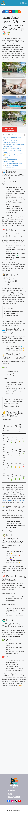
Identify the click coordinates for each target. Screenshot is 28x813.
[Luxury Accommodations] (14, 69)
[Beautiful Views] (14, 87)
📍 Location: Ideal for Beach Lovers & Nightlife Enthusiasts (14, 141)
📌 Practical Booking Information (13, 163)
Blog (10, 794)
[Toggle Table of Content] (22, 135)
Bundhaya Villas (20, 500)
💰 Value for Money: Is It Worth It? (13, 154)
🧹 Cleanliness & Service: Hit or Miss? (12, 151)
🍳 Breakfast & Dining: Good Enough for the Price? (14, 145)
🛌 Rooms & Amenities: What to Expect (12, 138)
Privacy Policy (14, 797)
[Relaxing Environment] (14, 102)
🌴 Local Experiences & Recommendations (10, 160)
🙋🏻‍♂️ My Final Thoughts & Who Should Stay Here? (12, 166)
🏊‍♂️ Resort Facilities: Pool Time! (12, 148)
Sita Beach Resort (7, 500)
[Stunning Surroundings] (14, 118)
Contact (11, 791)
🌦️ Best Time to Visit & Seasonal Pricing (13, 156)
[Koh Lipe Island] (3, 3)
